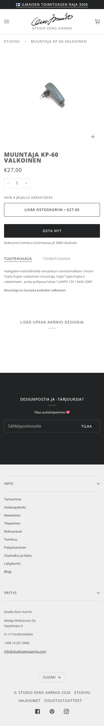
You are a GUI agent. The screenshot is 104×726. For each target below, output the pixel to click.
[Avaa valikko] (11, 21)
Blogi (7, 571)
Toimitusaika (56, 258)
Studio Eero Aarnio (39, 692)
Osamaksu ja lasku (18, 555)
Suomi (50, 677)
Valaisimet (29, 700)
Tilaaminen (12, 523)
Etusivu (12, 41)
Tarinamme (12, 499)
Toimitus (10, 539)
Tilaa (86, 426)
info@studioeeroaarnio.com (25, 651)
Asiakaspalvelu (15, 507)
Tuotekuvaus (18, 258)
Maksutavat (13, 531)
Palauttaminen (15, 547)
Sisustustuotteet (63, 700)
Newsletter (12, 515)
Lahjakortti (12, 563)
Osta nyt (52, 230)
